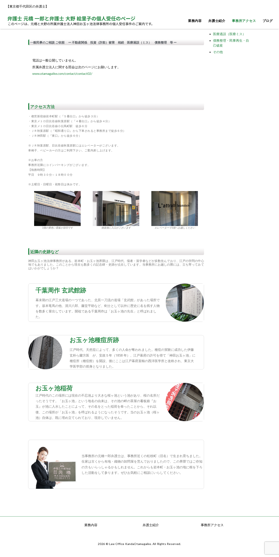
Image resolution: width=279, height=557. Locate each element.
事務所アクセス (244, 21)
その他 (218, 52)
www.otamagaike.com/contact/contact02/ (62, 73)
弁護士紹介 (216, 21)
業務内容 (195, 21)
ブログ (268, 21)
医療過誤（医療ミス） (229, 34)
